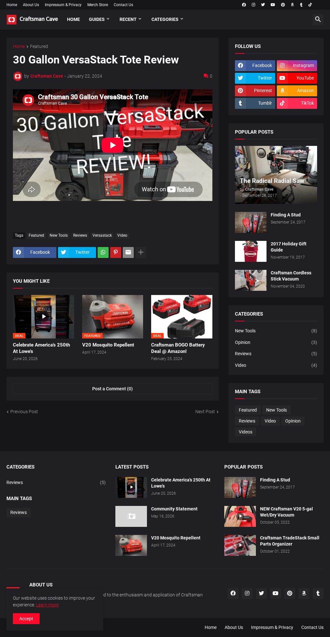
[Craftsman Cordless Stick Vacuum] (251, 280)
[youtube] (273, 5)
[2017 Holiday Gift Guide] (251, 251)
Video (122, 235)
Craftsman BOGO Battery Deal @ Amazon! (178, 348)
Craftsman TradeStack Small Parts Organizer (289, 541)
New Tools (59, 235)
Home (11, 5)
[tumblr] (301, 5)
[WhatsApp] (103, 252)
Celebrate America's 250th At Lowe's (41, 348)
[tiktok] (310, 5)
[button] (318, 19)
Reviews (80, 235)
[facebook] (244, 5)
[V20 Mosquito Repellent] (131, 545)
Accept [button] (26, 618)
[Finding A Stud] (251, 222)
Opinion (276, 342)
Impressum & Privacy (63, 5)
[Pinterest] (115, 252)
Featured (39, 46)
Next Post (205, 411)
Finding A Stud (286, 214)
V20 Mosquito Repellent (108, 345)
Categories (165, 19)
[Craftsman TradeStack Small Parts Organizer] (240, 545)
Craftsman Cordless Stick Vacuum (291, 275)
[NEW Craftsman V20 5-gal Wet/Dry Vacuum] (240, 516)
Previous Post (24, 411)
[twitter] (263, 5)
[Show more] (140, 252)
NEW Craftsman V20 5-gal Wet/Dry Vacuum (286, 512)
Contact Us (123, 5)
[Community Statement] (131, 516)
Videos (245, 431)
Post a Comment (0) (112, 388)
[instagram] (253, 5)
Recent (128, 19)
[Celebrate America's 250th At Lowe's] (131, 487)
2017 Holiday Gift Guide (288, 246)
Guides (97, 19)
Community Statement (174, 508)
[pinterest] (283, 5)
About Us (31, 5)
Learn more (47, 604)
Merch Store (97, 5)
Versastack (102, 235)
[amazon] (292, 5)
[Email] (128, 252)
